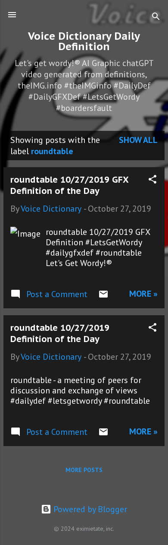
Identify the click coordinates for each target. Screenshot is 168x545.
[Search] (156, 17)
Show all (138, 140)
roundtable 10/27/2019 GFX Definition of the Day (69, 185)
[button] (152, 180)
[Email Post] (103, 296)
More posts (84, 470)
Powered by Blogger (89, 509)
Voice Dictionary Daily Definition (84, 41)
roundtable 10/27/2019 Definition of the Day (59, 333)
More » (143, 293)
